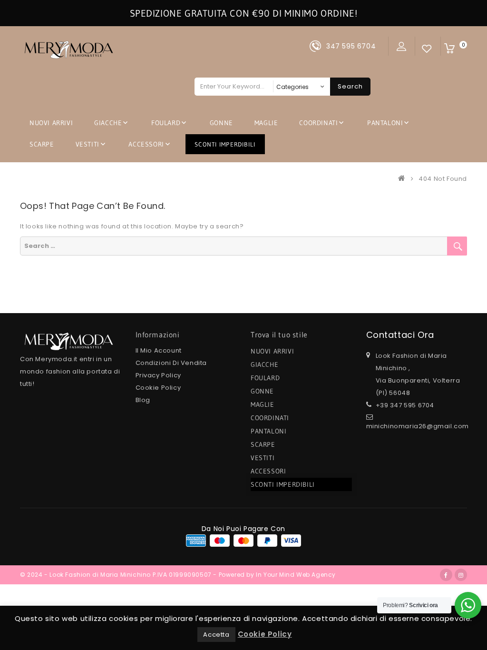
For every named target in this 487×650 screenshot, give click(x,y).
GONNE (221, 122)
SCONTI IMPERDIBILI (225, 144)
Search (350, 86)
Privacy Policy (158, 375)
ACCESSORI (146, 144)
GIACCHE (108, 122)
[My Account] (402, 46)
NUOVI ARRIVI (51, 122)
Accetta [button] (216, 634)
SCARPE (41, 144)
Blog (143, 399)
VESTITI (87, 144)
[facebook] (446, 575)
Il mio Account (159, 350)
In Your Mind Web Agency (296, 575)
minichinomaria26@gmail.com (417, 426)
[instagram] (461, 575)
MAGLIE (266, 122)
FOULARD (165, 122)
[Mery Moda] (403, 178)
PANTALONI (385, 122)
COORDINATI (318, 122)
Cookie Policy (158, 387)
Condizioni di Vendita (171, 362)
